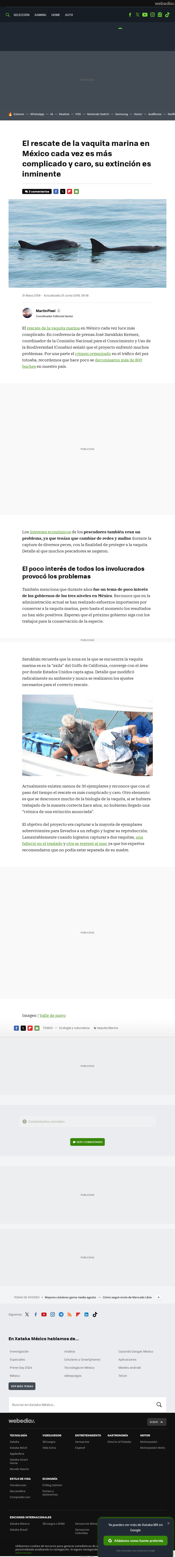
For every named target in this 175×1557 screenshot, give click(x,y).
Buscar (159, 1405)
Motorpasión (148, 1442)
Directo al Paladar (119, 1442)
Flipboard (69, 191)
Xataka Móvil (18, 1448)
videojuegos (73, 1375)
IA (51, 114)
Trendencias (18, 1485)
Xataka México (20, 1523)
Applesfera (17, 1453)
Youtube (144, 14)
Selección (21, 15)
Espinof (80, 1448)
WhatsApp (37, 114)
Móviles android (129, 1367)
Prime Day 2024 (21, 1367)
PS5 (78, 114)
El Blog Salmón (52, 1485)
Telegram (61, 1313)
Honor (138, 114)
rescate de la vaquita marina (53, 328)
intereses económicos (50, 531)
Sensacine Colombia (82, 1531)
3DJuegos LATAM (53, 1523)
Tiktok (167, 14)
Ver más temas (22, 1386)
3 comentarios (39, 191)
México (15, 1375)
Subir (154, 1422)
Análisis (69, 1351)
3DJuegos (48, 1442)
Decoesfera (17, 1491)
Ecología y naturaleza (74, 1028)
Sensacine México (87, 1523)
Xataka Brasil (18, 1529)
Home (55, 15)
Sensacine (82, 1442)
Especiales (17, 1359)
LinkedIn (86, 1313)
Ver (89, 1142)
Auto (69, 15)
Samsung (121, 114)
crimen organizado (93, 353)
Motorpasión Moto (152, 1448)
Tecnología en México (79, 1367)
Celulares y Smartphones (82, 1359)
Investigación (19, 1351)
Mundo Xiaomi (19, 1469)
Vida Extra (49, 1448)
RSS (69, 1313)
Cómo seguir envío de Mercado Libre (127, 1297)
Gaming (40, 15)
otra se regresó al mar (86, 843)
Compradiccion (20, 1497)
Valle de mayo (52, 1015)
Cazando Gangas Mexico (135, 1351)
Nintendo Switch (98, 114)
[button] (48, 310)
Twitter (137, 14)
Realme (64, 114)
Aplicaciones (127, 1359)
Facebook (130, 14)
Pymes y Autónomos (50, 1492)
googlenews (159, 14)
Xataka (14, 1442)
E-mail (76, 191)
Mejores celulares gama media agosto (71, 1297)
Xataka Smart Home (19, 1461)
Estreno (19, 114)
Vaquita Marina (107, 1028)
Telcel (122, 1375)
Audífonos (155, 114)
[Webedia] (165, 3)
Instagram (152, 14)
